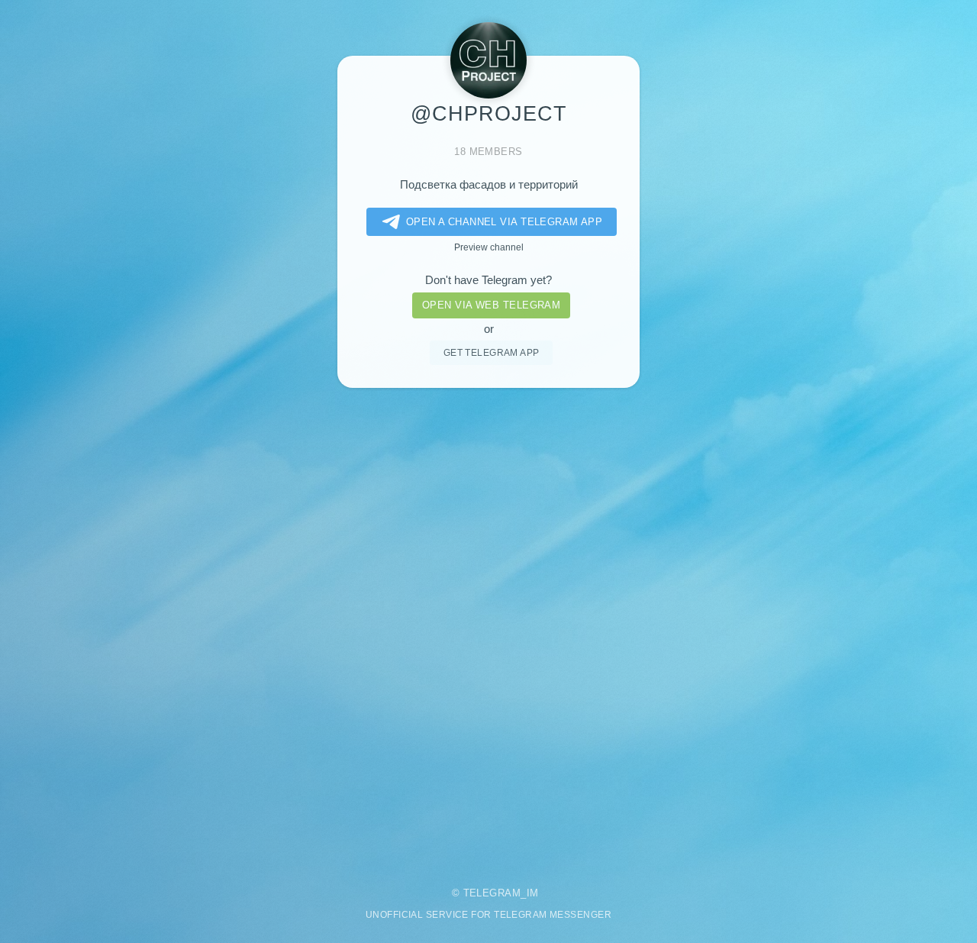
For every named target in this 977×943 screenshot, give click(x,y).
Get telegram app (491, 352)
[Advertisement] (488, 627)
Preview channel (489, 247)
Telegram (492, 893)
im (533, 893)
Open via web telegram (491, 305)
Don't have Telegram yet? (488, 280)
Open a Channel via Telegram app (504, 222)
